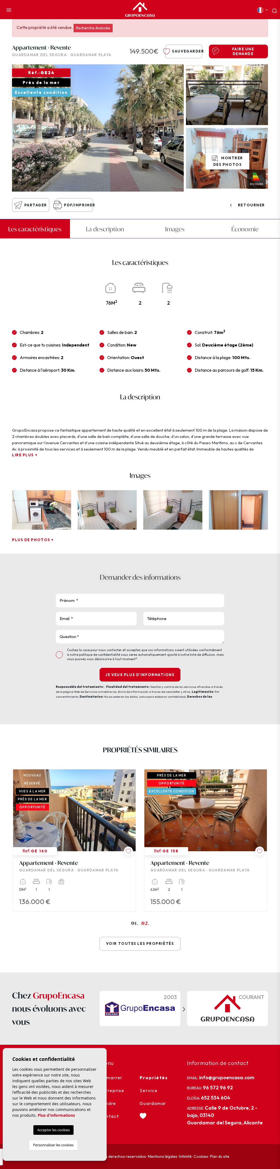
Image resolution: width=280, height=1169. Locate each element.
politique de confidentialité (100, 655)
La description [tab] (105, 229)
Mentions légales (162, 1156)
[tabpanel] (74, 840)
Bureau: (210, 1087)
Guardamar (153, 1103)
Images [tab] (175, 229)
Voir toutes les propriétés (140, 943)
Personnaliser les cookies (53, 1144)
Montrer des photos (228, 161)
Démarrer (111, 1077)
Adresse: (225, 1115)
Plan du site (219, 1156)
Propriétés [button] (154, 1077)
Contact (109, 1116)
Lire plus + (24, 455)
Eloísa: (208, 1098)
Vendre (108, 1103)
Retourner (251, 205)
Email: (220, 1077)
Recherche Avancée (93, 27)
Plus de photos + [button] (33, 540)
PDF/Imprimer (78, 205)
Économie (245, 229)
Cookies (201, 1156)
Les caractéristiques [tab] (35, 229)
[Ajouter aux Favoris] (128, 851)
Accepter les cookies (53, 1129)
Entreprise (112, 1090)
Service (149, 1090)
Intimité (185, 1156)
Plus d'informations (56, 1115)
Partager (35, 205)
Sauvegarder (187, 51)
